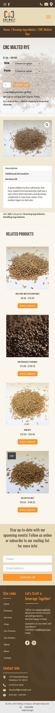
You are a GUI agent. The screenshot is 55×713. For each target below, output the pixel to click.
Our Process (10, 631)
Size (6, 62)
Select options (27, 305)
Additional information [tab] (17, 174)
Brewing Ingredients (24, 29)
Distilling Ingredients (14, 217)
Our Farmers (9, 638)
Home (6, 29)
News (6, 651)
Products (8, 610)
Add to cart (21, 84)
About (7, 644)
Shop (6, 624)
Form (7, 70)
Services (8, 617)
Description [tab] (11, 168)
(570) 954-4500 (16, 685)
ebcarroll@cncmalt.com (20, 690)
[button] (5, 4)
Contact (7, 658)
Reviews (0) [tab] (11, 179)
